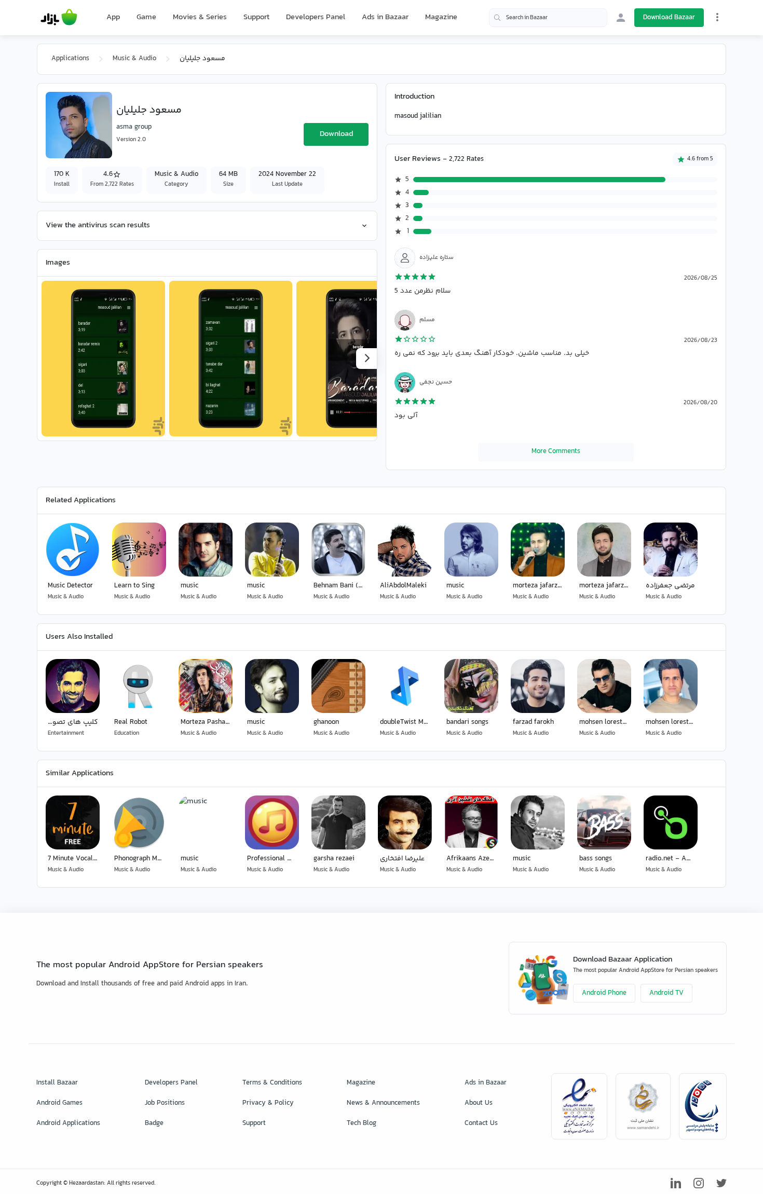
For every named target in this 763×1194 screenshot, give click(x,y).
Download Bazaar (669, 17)
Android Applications (68, 1123)
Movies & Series (200, 17)
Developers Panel (315, 17)
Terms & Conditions (272, 1083)
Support (256, 17)
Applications (70, 58)
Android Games (59, 1103)
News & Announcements (383, 1103)
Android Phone (604, 993)
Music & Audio (134, 58)
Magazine (441, 17)
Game (146, 17)
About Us (479, 1103)
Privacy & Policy (268, 1103)
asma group (134, 127)
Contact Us (481, 1123)
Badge (154, 1123)
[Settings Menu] (717, 17)
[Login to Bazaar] (620, 17)
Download (336, 134)
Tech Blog (361, 1123)
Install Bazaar (57, 1083)
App (113, 17)
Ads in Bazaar (385, 17)
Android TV (666, 993)
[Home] (58, 18)
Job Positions (165, 1103)
